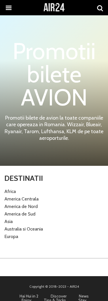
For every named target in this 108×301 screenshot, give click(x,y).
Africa (10, 191)
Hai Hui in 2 (29, 296)
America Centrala (21, 199)
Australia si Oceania (23, 229)
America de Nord (21, 206)
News (84, 296)
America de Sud (19, 214)
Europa (11, 236)
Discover (59, 296)
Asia (8, 221)
